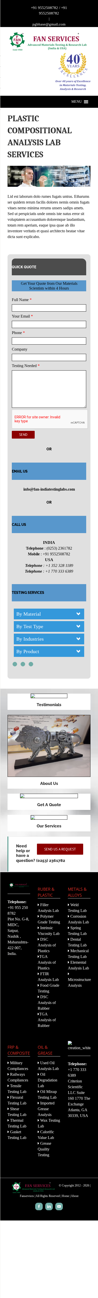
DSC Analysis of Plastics (47, 945)
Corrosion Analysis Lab (78, 919)
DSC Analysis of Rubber (47, 1002)
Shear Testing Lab (17, 1112)
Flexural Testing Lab (17, 1100)
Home (65, 1196)
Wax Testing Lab (49, 1123)
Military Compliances (18, 1066)
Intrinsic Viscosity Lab (49, 931)
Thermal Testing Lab (17, 1123)
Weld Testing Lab (77, 908)
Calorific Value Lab (46, 1135)
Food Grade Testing (48, 988)
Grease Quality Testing (44, 1149)
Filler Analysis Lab (48, 908)
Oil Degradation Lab (47, 1080)
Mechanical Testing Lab (78, 954)
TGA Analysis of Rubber (47, 1020)
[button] (76, 102)
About (74, 1196)
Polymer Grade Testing (49, 919)
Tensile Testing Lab (17, 1089)
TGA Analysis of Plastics (47, 962)
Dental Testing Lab (77, 942)
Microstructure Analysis (79, 982)
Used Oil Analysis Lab (48, 1066)
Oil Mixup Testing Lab (47, 1094)
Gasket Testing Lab (17, 1135)
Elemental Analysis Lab (78, 965)
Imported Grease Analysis (46, 1109)
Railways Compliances (18, 1077)
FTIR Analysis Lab (48, 977)
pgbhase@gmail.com (49, 24)
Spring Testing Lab (77, 931)
